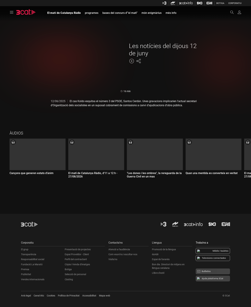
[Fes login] (239, 12)
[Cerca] (233, 12)
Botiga (220, 3)
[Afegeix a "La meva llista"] (131, 61)
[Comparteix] (138, 61)
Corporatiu (234, 3)
